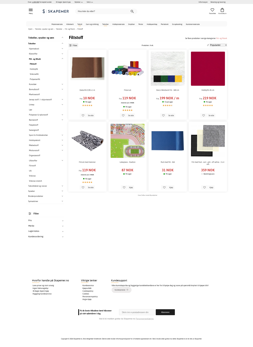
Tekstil (79, 24)
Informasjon (203, 2)
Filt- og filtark (221, 38)
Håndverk (70, 24)
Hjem (30, 29)
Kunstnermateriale (193, 24)
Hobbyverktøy (152, 24)
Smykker (131, 24)
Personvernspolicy (90, 296)
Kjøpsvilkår (87, 288)
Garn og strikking (92, 24)
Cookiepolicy (87, 291)
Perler (140, 24)
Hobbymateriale (118, 24)
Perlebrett (164, 24)
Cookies (85, 294)
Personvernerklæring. (145, 318)
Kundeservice (88, 285)
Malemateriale (57, 24)
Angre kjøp (86, 299)
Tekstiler (105, 24)
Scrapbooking (177, 24)
